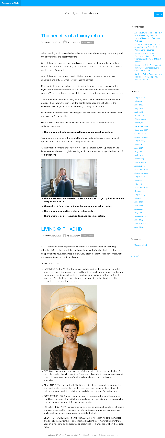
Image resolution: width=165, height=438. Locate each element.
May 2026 (138, 108)
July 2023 (138, 198)
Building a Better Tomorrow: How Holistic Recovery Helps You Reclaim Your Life (148, 77)
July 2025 (138, 144)
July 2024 (138, 180)
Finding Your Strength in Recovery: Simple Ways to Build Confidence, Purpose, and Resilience (148, 47)
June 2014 (138, 227)
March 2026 (139, 116)
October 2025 (140, 134)
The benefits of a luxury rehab (72, 35)
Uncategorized (88, 42)
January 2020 (140, 216)
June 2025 (138, 148)
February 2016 (140, 223)
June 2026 (138, 105)
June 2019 (138, 220)
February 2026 (140, 119)
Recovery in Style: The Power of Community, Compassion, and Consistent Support (147, 68)
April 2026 (138, 112)
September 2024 (141, 173)
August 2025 (139, 141)
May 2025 (138, 151)
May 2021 (138, 213)
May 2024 (138, 184)
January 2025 (139, 166)
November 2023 (141, 187)
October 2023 (140, 191)
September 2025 (141, 137)
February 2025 (140, 162)
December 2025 (141, 126)
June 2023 (138, 202)
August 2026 (139, 98)
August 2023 (139, 195)
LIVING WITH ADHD (61, 229)
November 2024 (141, 169)
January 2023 (139, 209)
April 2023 (138, 205)
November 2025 (141, 130)
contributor (74, 42)
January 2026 (140, 123)
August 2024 (139, 177)
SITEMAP (135, 256)
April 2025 (138, 155)
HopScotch (51, 435)
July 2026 (138, 101)
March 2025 (139, 159)
